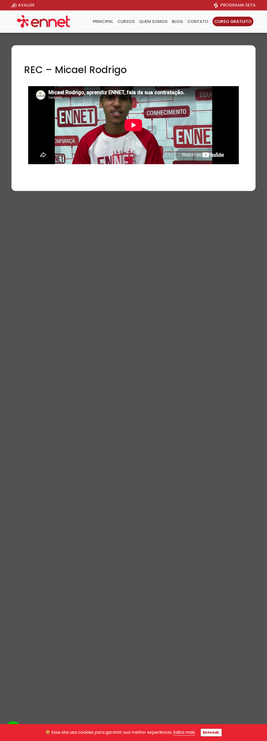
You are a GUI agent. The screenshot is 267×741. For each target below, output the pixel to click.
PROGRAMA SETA (238, 5)
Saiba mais (184, 732)
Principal (103, 21)
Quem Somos (153, 21)
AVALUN (26, 5)
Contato (197, 21)
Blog (177, 21)
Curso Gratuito (233, 21)
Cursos (126, 21)
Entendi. (211, 732)
